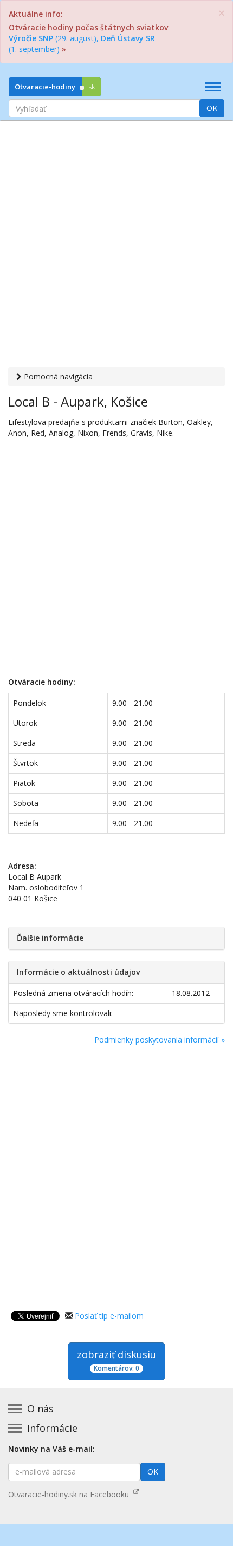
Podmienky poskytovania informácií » (159, 1039)
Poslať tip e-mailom (109, 1316)
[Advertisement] (116, 245)
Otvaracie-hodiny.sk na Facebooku (70, 1494)
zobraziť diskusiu (116, 1360)
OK (211, 108)
